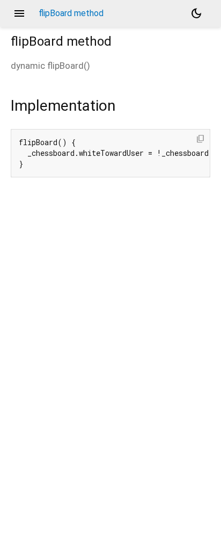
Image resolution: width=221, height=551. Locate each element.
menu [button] (19, 13)
